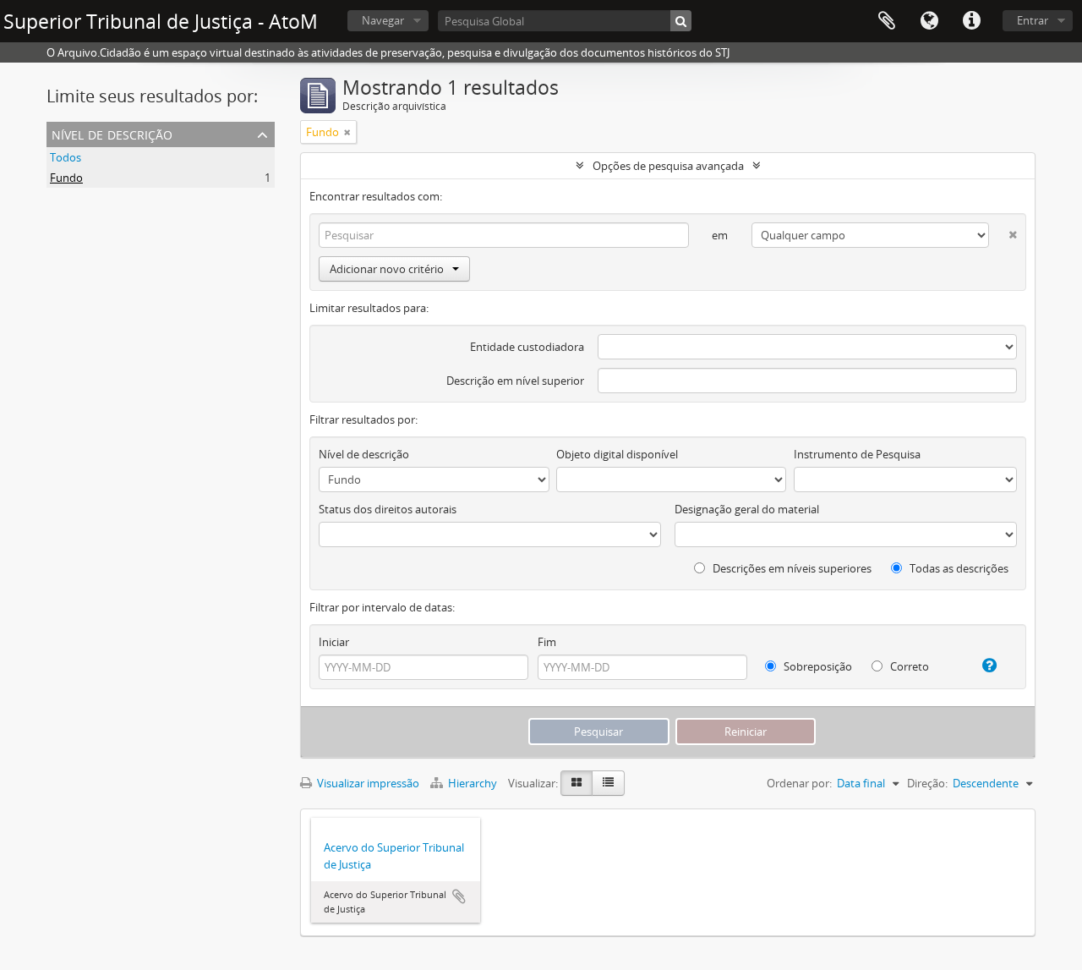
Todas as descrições (957, 568)
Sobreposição (816, 666)
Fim (547, 641)
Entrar (1032, 20)
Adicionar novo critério (387, 269)
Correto (908, 666)
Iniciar (334, 641)
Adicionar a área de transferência (459, 896)
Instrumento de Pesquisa (857, 454)
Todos (65, 157)
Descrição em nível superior (515, 380)
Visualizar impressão (366, 783)
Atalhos (971, 21)
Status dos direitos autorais (387, 509)
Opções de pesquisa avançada (668, 165)
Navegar (383, 20)
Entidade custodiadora (527, 346)
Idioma (929, 21)
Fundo (66, 177)
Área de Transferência (887, 21)
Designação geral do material (747, 509)
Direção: (927, 783)
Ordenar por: (799, 783)
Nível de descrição (112, 133)
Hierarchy (472, 783)
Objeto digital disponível (617, 454)
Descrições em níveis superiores (791, 568)
